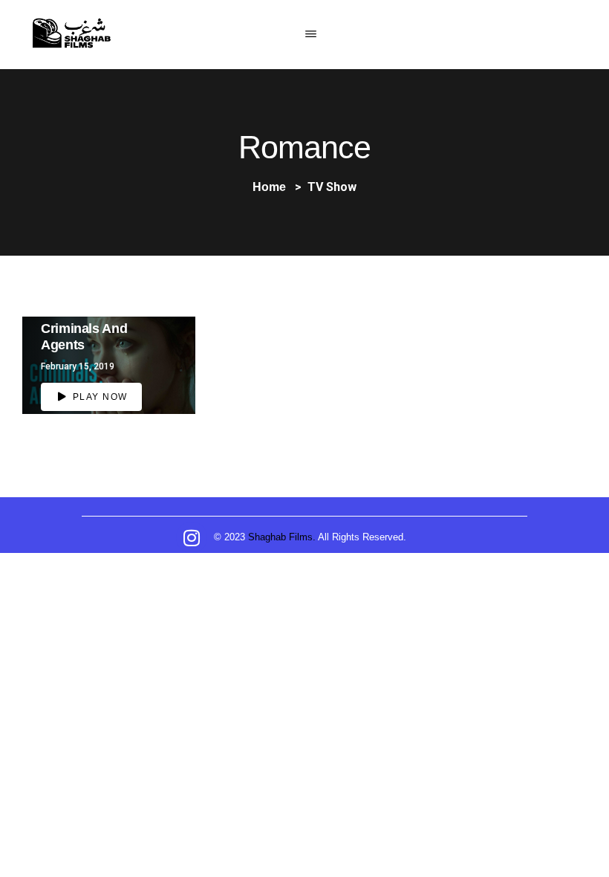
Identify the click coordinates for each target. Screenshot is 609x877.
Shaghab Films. (282, 537)
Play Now (98, 397)
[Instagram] (191, 537)
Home (269, 187)
